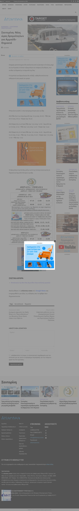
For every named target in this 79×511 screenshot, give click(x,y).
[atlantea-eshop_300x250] (39, 268)
